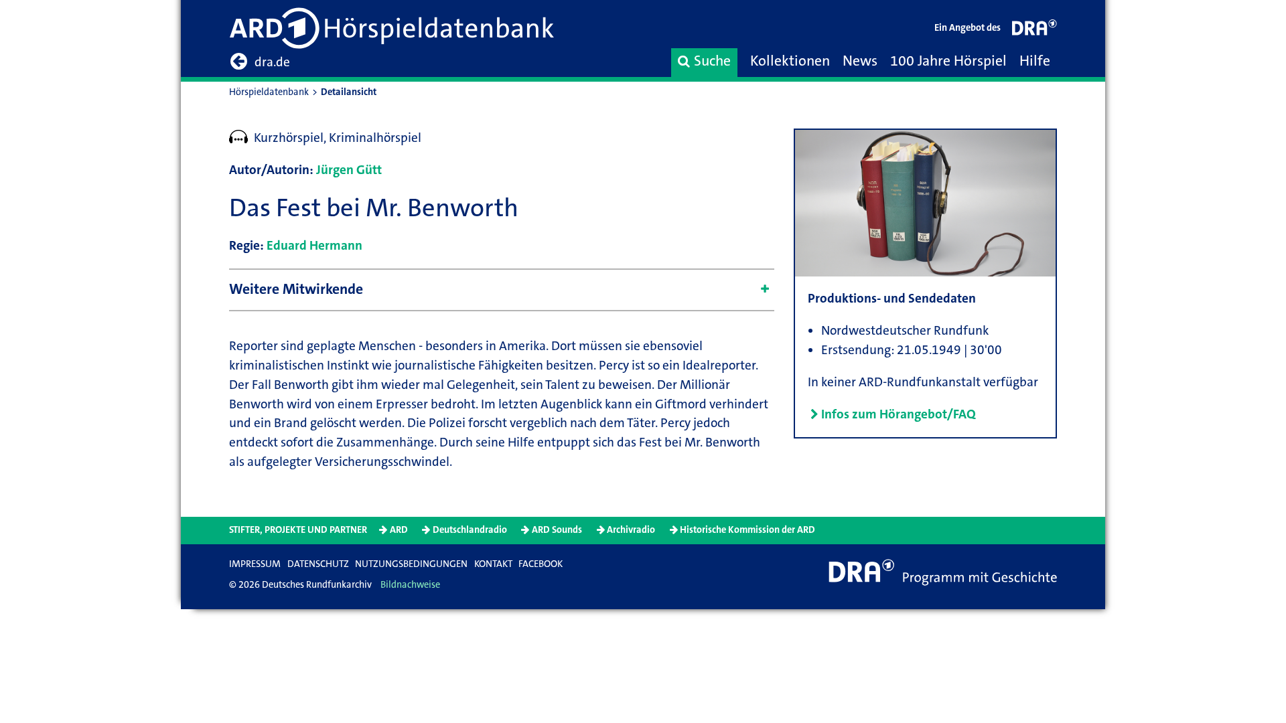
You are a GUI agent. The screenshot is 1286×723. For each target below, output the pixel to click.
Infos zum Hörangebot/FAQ (898, 414)
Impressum (255, 564)
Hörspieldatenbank (269, 92)
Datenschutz (318, 564)
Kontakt (493, 564)
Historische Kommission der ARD (747, 530)
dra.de (272, 62)
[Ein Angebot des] (1035, 30)
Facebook (540, 564)
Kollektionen (790, 61)
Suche (712, 61)
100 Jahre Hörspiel (948, 61)
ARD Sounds (557, 530)
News (860, 61)
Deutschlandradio (470, 530)
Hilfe (1034, 61)
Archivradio (631, 530)
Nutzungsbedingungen (411, 564)
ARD (399, 530)
